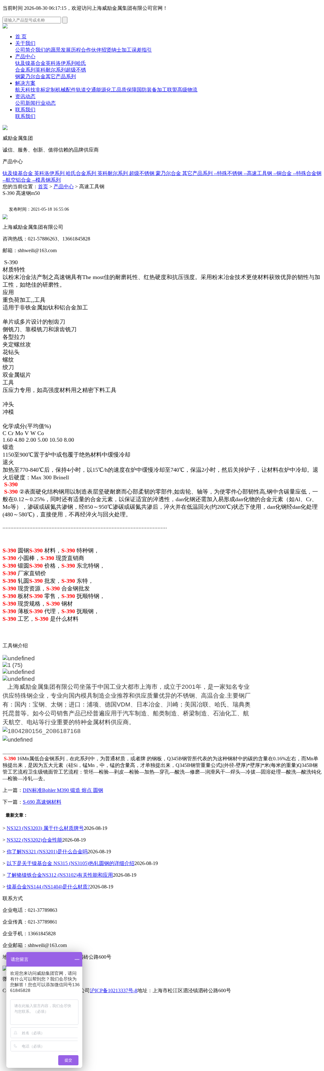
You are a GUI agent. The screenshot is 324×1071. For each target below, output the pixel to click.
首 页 (21, 36)
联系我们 (25, 109)
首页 (43, 186)
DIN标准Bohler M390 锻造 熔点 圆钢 (63, 790)
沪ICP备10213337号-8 (113, 990)
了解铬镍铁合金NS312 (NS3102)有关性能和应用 (60, 875)
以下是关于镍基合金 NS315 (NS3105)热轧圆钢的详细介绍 (70, 863)
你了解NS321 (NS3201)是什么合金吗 (47, 851)
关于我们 (25, 43)
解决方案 (25, 83)
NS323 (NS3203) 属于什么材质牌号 (45, 828)
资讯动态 (25, 96)
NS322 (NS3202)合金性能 (34, 840)
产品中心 (25, 56)
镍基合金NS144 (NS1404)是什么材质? (48, 886)
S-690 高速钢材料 (42, 802)
